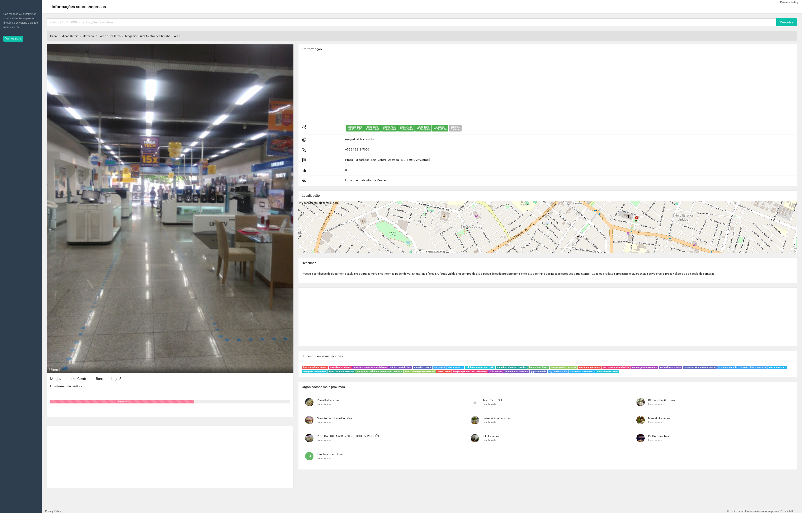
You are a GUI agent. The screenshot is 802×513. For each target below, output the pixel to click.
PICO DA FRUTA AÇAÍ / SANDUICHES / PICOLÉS (348, 436)
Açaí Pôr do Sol (492, 400)
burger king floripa (538, 367)
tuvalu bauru (444, 371)
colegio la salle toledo (314, 371)
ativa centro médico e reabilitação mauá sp (379, 371)
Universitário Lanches (496, 418)
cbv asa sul (439, 367)
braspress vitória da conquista (700, 367)
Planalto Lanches (328, 400)
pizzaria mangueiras (589, 367)
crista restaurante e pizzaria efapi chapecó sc (742, 367)
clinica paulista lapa (400, 367)
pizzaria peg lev (777, 367)
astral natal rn (455, 367)
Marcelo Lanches (659, 418)
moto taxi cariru (422, 367)
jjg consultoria (538, 371)
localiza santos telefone (341, 371)
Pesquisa (786, 22)
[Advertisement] (170, 455)
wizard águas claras (340, 367)
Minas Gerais (69, 36)
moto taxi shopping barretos (512, 367)
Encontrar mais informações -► (365, 180)
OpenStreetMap (311, 202)
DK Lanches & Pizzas (661, 400)
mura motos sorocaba (516, 371)
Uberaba (88, 36)
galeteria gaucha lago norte (480, 367)
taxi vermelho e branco (315, 367)
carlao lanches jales (670, 367)
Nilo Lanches (490, 436)
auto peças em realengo (644, 367)
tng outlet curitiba (558, 371)
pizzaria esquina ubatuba (616, 367)
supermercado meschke (563, 367)
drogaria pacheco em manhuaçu (470, 371)
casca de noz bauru (607, 371)
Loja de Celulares (110, 36)
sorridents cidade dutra (582, 371)
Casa (53, 36)
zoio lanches (496, 371)
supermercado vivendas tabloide (371, 367)
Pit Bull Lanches (658, 436)
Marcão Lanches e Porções (334, 418)
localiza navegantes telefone (420, 371)
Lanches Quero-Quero (331, 454)
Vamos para (13, 38)
